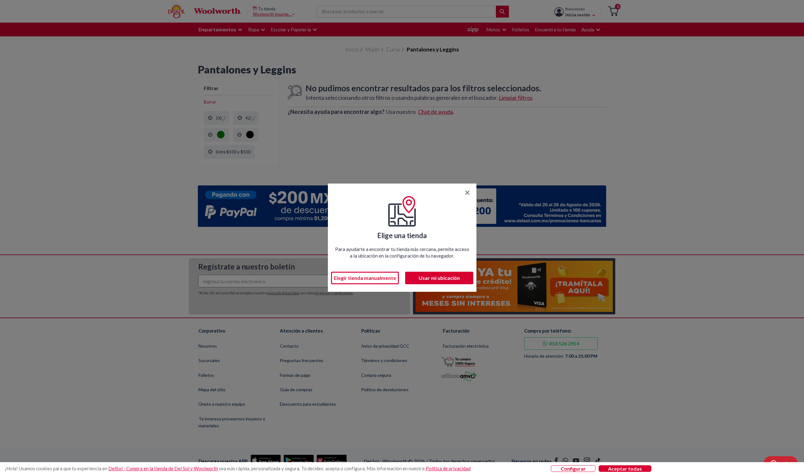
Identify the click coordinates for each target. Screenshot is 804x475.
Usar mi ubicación (439, 278)
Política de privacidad (448, 468)
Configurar (573, 469)
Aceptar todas (625, 469)
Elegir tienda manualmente (365, 278)
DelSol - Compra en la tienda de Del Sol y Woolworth (163, 468)
